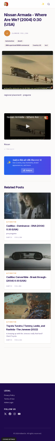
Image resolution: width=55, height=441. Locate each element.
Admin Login (8, 402)
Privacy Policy (9, 395)
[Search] (48, 4)
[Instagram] (14, 414)
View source (10, 149)
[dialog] (8, 439)
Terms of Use (9, 399)
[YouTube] (19, 414)
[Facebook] (10, 414)
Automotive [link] (11, 222)
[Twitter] (5, 414)
